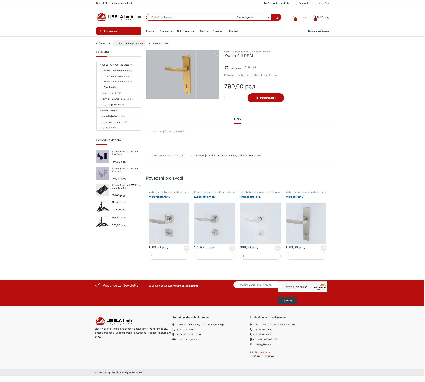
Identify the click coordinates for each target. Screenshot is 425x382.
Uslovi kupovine (186, 31)
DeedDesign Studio (108, 372)
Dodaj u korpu (268, 97)
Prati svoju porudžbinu (279, 3)
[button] (216, 54)
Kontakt (233, 31)
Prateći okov (108, 110)
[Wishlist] (304, 17)
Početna (150, 31)
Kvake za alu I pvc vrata (117, 81)
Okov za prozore (111, 104)
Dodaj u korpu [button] (186, 248)
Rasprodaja (108, 127)
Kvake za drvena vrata (259, 51)
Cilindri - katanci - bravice (115, 98)
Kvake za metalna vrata (116, 76)
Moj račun (324, 3)
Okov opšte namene (112, 122)
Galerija (204, 31)
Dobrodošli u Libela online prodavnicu (115, 3)
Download (218, 31)
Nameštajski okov (111, 116)
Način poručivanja (318, 31)
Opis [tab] (237, 119)
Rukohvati (109, 87)
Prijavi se (287, 300)
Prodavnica (304, 3)
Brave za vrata (109, 93)
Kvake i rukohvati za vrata (129, 43)
